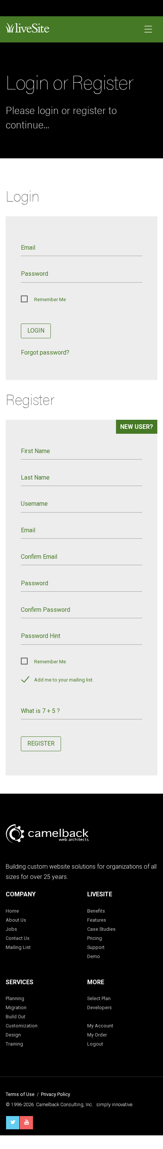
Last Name (35, 477)
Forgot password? (45, 352)
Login (35, 330)
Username (34, 503)
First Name (35, 451)
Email (28, 247)
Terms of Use (20, 1094)
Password (34, 273)
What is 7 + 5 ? (40, 710)
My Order (97, 1035)
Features (96, 920)
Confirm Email (39, 556)
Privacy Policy (55, 1094)
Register (41, 743)
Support (96, 947)
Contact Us (18, 938)
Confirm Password (45, 609)
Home (12, 911)
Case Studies (101, 929)
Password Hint (40, 635)
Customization (22, 1026)
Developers (99, 1007)
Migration (16, 1007)
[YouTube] (26, 1122)
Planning (15, 998)
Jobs (11, 929)
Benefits (96, 911)
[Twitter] (12, 1122)
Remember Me (50, 299)
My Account (100, 1026)
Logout (95, 1044)
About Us (16, 920)
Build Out (15, 1016)
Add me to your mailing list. (64, 680)
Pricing (94, 938)
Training (14, 1044)
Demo (93, 956)
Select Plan (99, 998)
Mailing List (18, 947)
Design (13, 1035)
